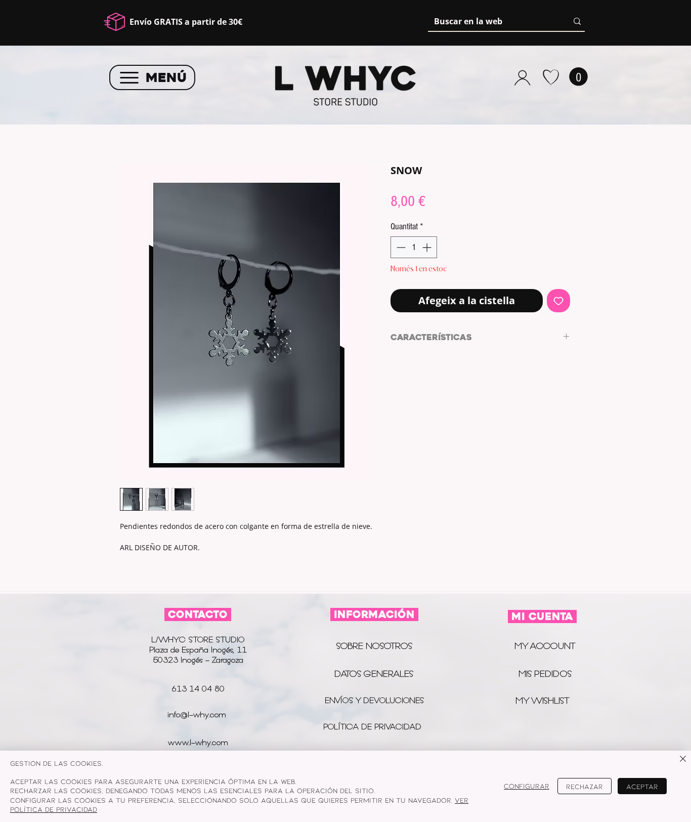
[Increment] (428, 247)
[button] (578, 76)
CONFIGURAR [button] (526, 786)
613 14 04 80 (198, 688)
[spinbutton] (414, 247)
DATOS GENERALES (373, 673)
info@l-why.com (196, 714)
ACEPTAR (642, 786)
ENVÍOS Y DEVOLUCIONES (374, 700)
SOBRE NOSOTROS (374, 645)
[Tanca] (683, 759)
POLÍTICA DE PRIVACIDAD (373, 726)
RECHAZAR (584, 786)
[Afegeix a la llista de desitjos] (558, 300)
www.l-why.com (198, 742)
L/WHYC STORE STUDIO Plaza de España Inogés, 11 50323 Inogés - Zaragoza (198, 650)
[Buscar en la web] (577, 21)
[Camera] (522, 77)
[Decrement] (400, 247)
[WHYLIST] (550, 77)
